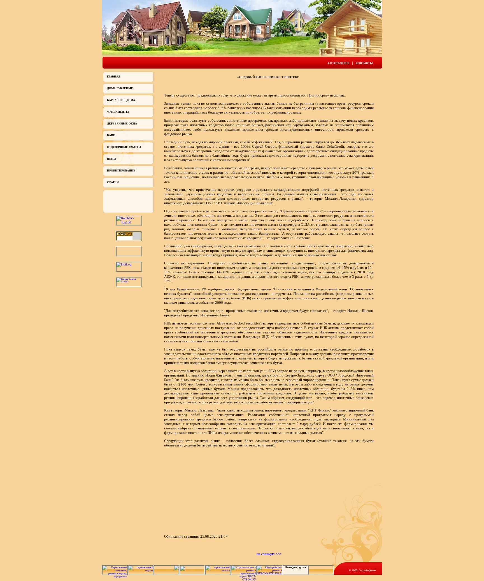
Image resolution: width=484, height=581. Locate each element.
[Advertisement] (211, 490)
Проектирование (121, 170)
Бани (111, 135)
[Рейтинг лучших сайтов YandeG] (129, 281)
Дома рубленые (120, 88)
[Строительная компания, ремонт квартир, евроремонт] (115, 576)
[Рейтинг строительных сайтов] (218, 570)
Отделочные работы (124, 147)
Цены (111, 158)
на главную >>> (269, 554)
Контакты (364, 63)
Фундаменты (118, 111)
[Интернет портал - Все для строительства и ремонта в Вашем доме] (192, 573)
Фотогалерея (338, 63)
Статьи (113, 182)
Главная (113, 76)
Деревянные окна (122, 123)
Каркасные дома (121, 100)
